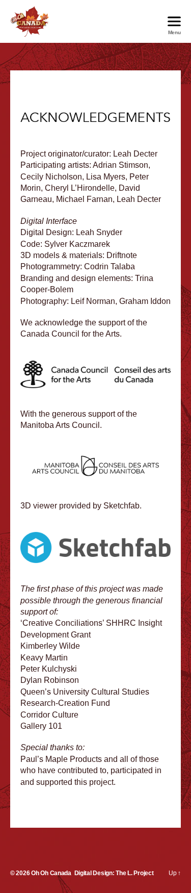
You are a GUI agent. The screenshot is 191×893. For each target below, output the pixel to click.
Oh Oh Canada (51, 873)
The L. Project (134, 873)
